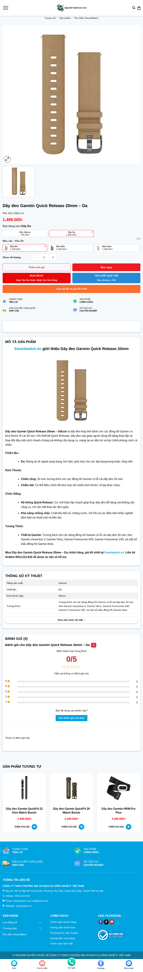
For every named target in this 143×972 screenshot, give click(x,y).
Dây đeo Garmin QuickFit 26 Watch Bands (71, 810)
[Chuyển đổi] (40, 922)
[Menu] (5, 7)
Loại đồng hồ (10, 922)
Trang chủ (50, 18)
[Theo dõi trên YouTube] (111, 922)
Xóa (138, 239)
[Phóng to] (7, 159)
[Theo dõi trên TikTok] (106, 922)
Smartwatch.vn (27, 349)
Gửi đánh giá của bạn (71, 718)
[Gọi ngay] (71, 962)
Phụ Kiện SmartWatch (86, 18)
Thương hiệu (10, 928)
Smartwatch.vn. (114, 552)
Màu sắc (8, 241)
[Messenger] (129, 963)
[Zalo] (14, 963)
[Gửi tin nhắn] (42, 963)
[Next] (135, 793)
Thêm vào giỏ (37, 267)
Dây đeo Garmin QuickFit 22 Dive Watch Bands (24, 810)
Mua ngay (106, 267)
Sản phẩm (65, 18)
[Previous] (8, 793)
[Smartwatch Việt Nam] (71, 7)
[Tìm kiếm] (133, 7)
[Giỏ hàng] (139, 8)
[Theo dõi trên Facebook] (100, 922)
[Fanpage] (101, 963)
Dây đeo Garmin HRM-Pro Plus (118, 810)
